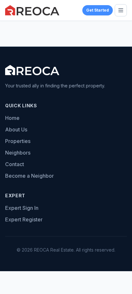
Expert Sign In (21, 208)
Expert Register (24, 219)
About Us (16, 129)
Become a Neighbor (29, 176)
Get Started (97, 10)
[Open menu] (121, 10)
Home (12, 118)
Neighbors (17, 152)
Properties (17, 141)
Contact (14, 164)
